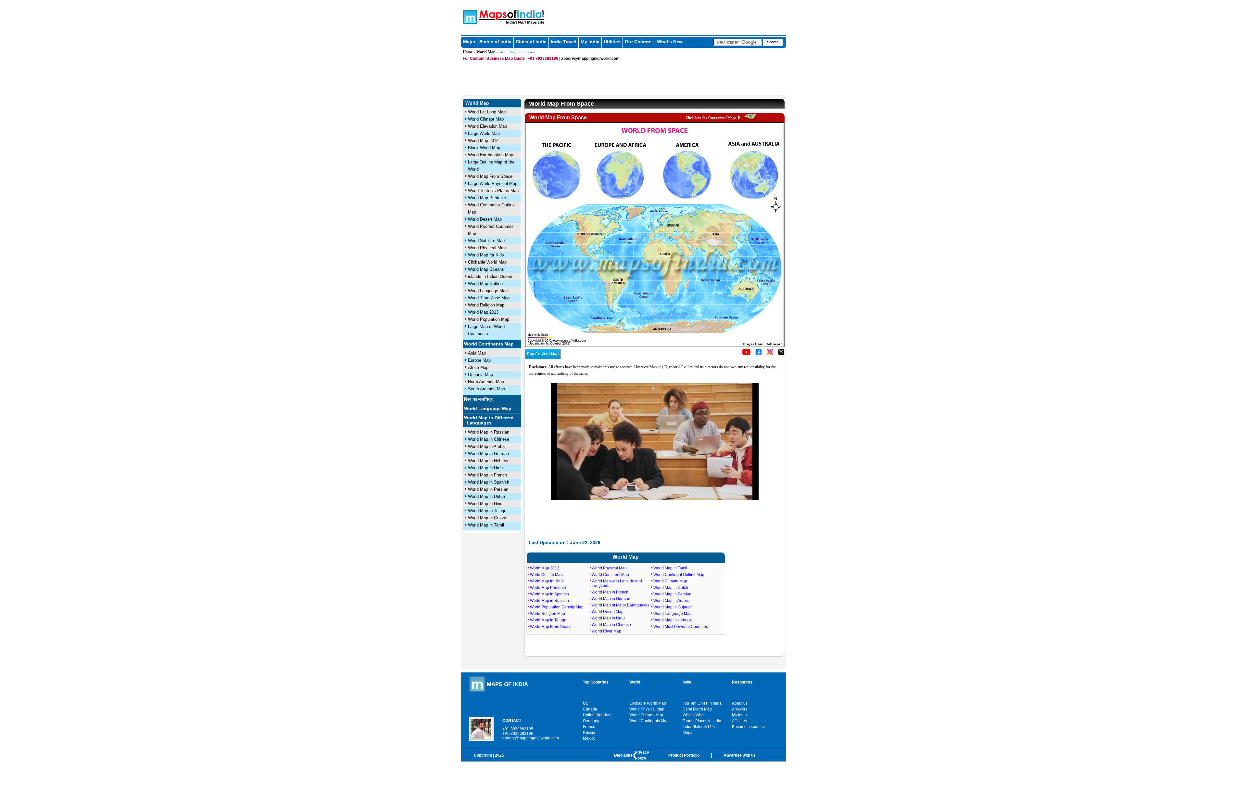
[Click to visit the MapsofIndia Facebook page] (758, 354)
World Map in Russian (488, 432)
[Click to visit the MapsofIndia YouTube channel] (746, 354)
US (585, 703)
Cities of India (531, 41)
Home (467, 52)
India (687, 682)
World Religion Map (486, 305)
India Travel (563, 41)
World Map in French (487, 475)
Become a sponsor (748, 726)
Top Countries (596, 682)
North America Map (486, 381)
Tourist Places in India (702, 721)
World (634, 682)
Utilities (612, 41)
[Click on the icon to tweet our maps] (781, 354)
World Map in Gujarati (488, 517)
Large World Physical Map (492, 183)
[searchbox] (737, 42)
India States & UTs (699, 726)
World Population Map (488, 319)
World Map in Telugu (487, 510)
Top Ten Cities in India (702, 703)
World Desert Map (485, 219)
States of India (495, 41)
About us (740, 703)
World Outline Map (546, 574)
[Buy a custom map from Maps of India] (543, 358)
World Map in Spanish (488, 482)
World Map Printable (487, 197)
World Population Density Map (557, 607)
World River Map (606, 631)
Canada (590, 709)
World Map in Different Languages (489, 420)
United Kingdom (597, 715)
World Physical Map (487, 247)
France (589, 726)
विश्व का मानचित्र (478, 399)
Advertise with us (740, 755)
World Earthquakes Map (490, 154)
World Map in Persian (488, 489)
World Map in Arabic (487, 446)
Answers (739, 709)
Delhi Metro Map (697, 709)
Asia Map (477, 353)
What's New (670, 41)
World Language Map (488, 290)
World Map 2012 (483, 140)
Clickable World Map (487, 262)
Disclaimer (624, 755)
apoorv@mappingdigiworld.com (590, 58)
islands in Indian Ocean (490, 276)
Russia (589, 732)
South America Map (486, 388)
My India (590, 41)
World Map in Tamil (486, 525)
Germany (591, 721)
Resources (742, 682)
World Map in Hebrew (488, 460)
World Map (486, 52)
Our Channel (639, 41)
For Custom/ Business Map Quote (494, 58)
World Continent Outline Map (678, 574)
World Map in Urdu (485, 467)
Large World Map (484, 133)
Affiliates (739, 721)
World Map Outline (485, 283)
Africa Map (478, 367)
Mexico (589, 738)
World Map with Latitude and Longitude (617, 583)
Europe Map (479, 360)
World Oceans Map (646, 715)
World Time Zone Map (489, 297)
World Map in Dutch (486, 496)
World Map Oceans (486, 269)
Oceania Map (480, 374)
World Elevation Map (487, 126)
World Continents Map (489, 343)
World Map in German (488, 453)
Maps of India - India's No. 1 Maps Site (469, 16)
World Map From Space (490, 176)
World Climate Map (486, 119)
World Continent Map (610, 574)
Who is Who (693, 715)
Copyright (483, 755)
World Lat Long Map (487, 112)
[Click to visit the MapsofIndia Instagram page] (770, 354)
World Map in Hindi (485, 503)
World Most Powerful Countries (680, 626)
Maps (469, 41)
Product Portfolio (683, 755)
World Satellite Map (486, 240)
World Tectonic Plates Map (493, 190)
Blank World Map (484, 147)
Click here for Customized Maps (711, 118)
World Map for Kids (486, 255)
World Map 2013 (483, 312)
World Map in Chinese (488, 439)
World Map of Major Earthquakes (620, 605)
